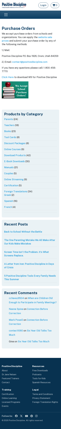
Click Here (8, 77)
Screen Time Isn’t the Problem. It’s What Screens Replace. (26, 254)
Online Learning (9, 398)
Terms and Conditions (42, 394)
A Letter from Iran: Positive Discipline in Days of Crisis (29, 266)
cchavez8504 (16, 298)
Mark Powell (16, 320)
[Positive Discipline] (14, 5)
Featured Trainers (10, 378)
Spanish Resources (41, 382)
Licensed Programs (11, 402)
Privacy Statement (41, 398)
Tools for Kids (39, 378)
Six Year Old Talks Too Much (33, 341)
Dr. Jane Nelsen (9, 374)
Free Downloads (40, 370)
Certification (8, 394)
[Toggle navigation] (6, 15)
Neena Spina (16, 309)
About (5, 370)
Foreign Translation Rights (45, 402)
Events (5, 406)
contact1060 (16, 330)
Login (43, 5)
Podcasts (36, 374)
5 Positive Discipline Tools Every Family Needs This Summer (30, 277)
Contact (6, 382)
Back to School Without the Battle (23, 231)
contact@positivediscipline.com (29, 62)
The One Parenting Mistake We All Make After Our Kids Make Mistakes (29, 242)
